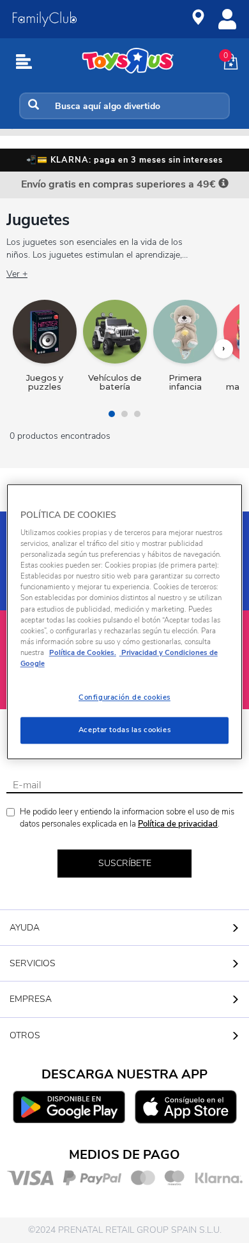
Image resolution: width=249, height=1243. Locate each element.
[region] (124, 621)
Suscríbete (124, 863)
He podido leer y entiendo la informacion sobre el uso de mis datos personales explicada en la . (127, 818)
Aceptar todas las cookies (124, 729)
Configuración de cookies (124, 697)
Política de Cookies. (82, 652)
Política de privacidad (178, 824)
